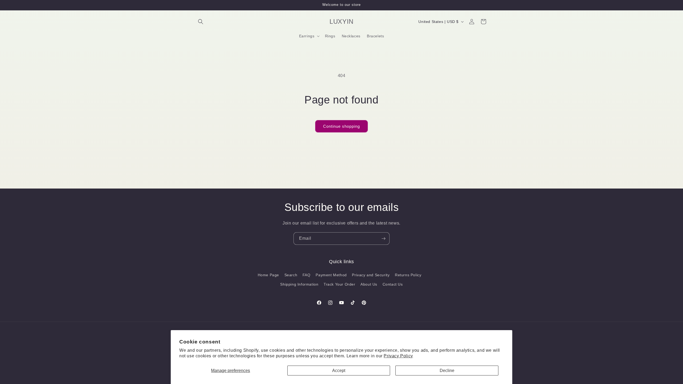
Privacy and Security (371, 275)
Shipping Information (299, 284)
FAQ (307, 275)
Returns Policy (408, 275)
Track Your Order (339, 284)
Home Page (268, 275)
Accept (338, 370)
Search (290, 275)
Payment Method (331, 275)
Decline (447, 370)
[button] (201, 21)
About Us (368, 284)
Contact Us (393, 284)
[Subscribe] (383, 238)
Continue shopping (341, 126)
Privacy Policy (398, 356)
